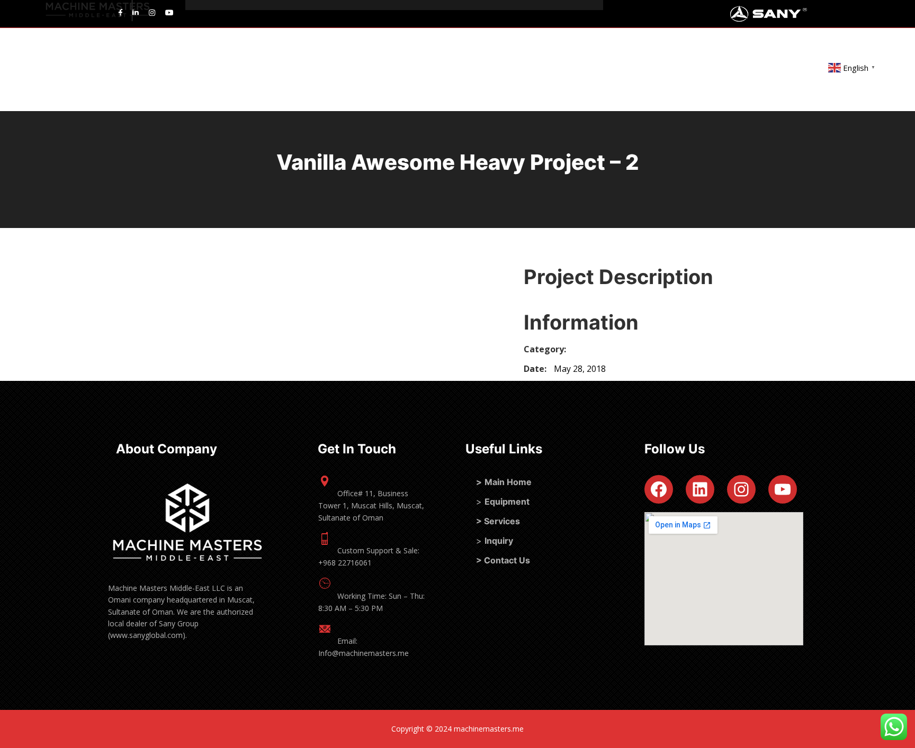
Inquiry (499, 540)
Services (502, 521)
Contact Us (507, 560)
